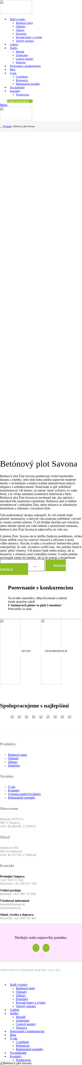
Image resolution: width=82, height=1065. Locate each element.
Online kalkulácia (18, 101)
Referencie (22, 80)
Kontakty (14, 790)
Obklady (20, 26)
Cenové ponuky (24, 58)
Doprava (20, 62)
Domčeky (21, 33)
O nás (11, 786)
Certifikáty (22, 76)
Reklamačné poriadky (28, 83)
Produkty (7, 126)
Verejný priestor (25, 40)
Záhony (20, 30)
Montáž (20, 51)
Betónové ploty (24, 22)
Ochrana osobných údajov (24, 794)
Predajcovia (22, 94)
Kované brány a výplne (29, 37)
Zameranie (22, 55)
